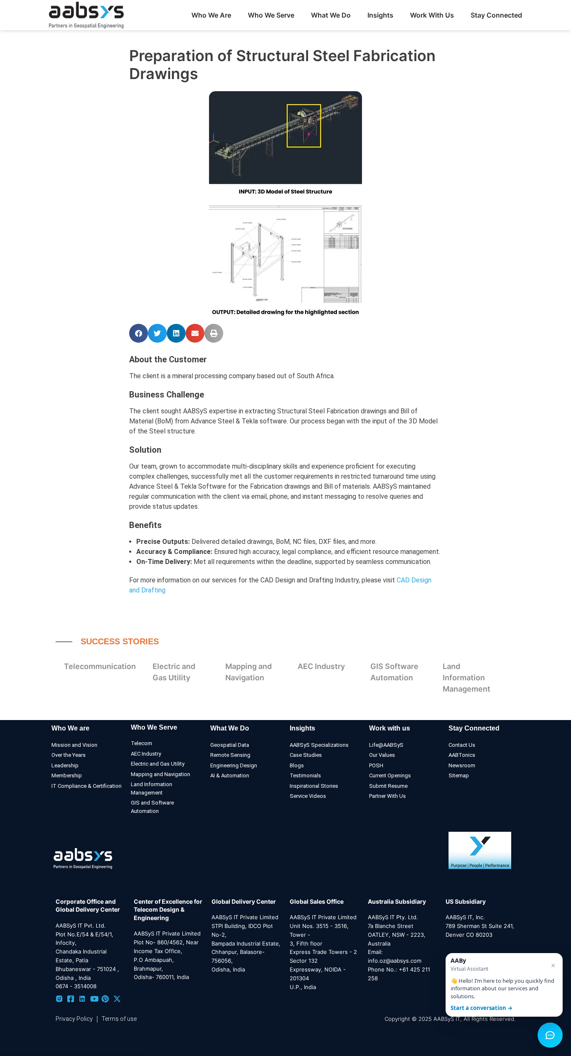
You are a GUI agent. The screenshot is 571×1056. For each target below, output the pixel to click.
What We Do (229, 728)
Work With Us (432, 15)
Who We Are (211, 15)
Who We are (70, 728)
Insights (380, 15)
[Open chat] (550, 1035)
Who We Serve (154, 727)
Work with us (389, 728)
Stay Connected (496, 15)
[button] (138, 333)
